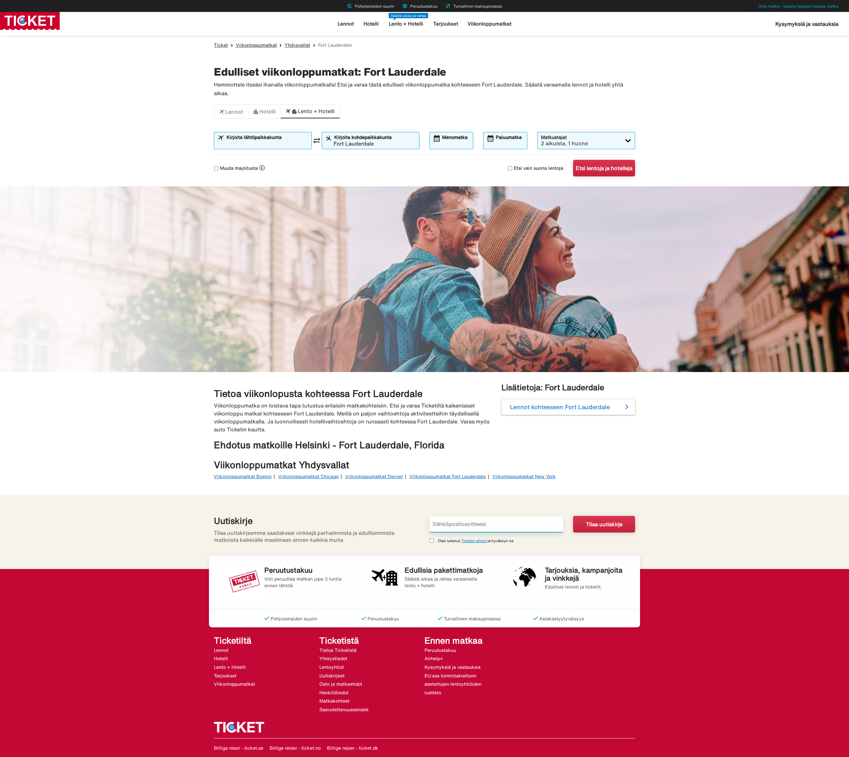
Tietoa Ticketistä (338, 650)
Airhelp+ (433, 658)
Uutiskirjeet (332, 675)
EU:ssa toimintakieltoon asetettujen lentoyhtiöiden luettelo (453, 684)
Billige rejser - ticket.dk (352, 748)
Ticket (221, 45)
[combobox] (267, 144)
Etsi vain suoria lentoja (538, 168)
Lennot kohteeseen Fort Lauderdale (560, 407)
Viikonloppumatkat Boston (243, 476)
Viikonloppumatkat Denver (374, 476)
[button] (231, 112)
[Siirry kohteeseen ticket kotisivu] (30, 20)
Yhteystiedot (333, 658)
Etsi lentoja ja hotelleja (604, 168)
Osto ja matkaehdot (340, 684)
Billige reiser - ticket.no (295, 748)
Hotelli (371, 23)
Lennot (346, 23)
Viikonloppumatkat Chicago (308, 476)
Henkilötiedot (334, 692)
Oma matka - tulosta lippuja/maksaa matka (798, 6)
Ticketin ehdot (474, 540)
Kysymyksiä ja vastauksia (806, 24)
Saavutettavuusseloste (343, 709)
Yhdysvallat (297, 45)
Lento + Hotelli (406, 23)
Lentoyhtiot (331, 667)
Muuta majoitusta (239, 168)
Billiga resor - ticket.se (238, 748)
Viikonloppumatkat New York (523, 476)
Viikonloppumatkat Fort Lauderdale (448, 476)
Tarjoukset (445, 23)
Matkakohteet (334, 701)
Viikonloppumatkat (489, 23)
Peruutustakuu (440, 650)
